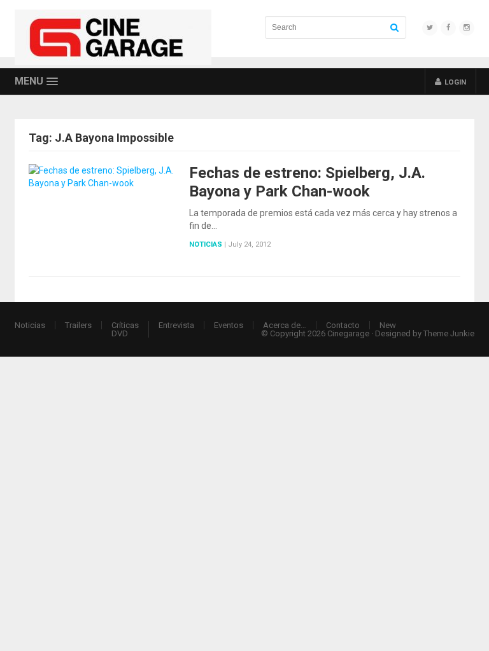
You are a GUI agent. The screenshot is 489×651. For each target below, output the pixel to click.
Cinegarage (348, 333)
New (387, 325)
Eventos (228, 325)
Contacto (343, 325)
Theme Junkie (448, 333)
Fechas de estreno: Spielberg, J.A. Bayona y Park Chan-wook (307, 182)
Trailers (78, 325)
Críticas (125, 325)
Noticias (205, 244)
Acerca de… (284, 325)
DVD (119, 333)
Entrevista (176, 325)
